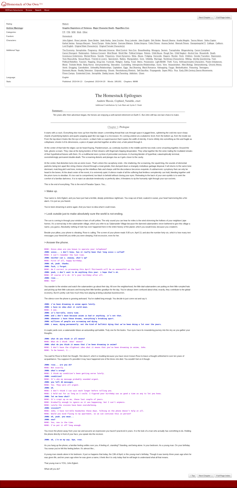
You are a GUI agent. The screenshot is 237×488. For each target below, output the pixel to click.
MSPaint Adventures (14, 10)
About (46, 10)
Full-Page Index (223, 17)
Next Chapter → (206, 17)
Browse (29, 10)
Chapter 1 (113, 127)
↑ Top (192, 476)
